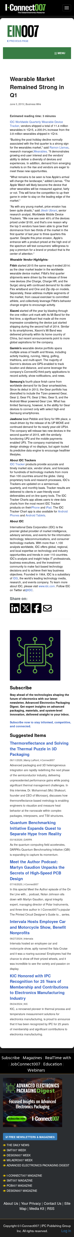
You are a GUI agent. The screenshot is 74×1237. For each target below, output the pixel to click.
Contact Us (52, 1203)
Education (52, 1064)
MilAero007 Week (20, 1160)
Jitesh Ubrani (49, 210)
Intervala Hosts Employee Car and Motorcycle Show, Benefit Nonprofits (38, 927)
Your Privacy (31, 1203)
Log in (66, 1230)
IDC (12, 122)
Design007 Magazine (22, 1191)
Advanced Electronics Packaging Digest (38, 1165)
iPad (49, 507)
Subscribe (10, 1058)
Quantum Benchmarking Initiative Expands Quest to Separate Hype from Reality (35, 828)
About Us (11, 1203)
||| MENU (59, 53)
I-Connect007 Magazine (24, 1175)
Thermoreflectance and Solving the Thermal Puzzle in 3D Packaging (39, 748)
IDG (15, 578)
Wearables (40, 151)
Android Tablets (35, 515)
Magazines (32, 1058)
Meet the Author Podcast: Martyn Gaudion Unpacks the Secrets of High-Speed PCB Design (37, 870)
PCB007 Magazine (19, 1185)
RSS (50, 1208)
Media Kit (36, 1208)
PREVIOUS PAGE (18, 40)
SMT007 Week (16, 1150)
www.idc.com (47, 586)
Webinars (36, 1070)
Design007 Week (19, 1155)
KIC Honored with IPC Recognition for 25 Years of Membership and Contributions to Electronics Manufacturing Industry (39, 987)
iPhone (35, 507)
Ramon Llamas (59, 147)
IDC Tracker (17, 464)
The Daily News (18, 1145)
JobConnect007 (25, 1064)
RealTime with (58, 1058)
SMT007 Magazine (20, 1180)
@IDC (29, 590)
